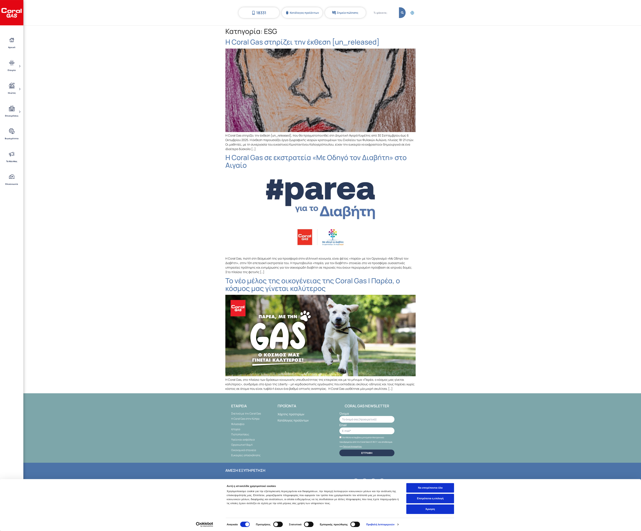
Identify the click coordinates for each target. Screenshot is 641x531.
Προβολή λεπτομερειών (380, 524)
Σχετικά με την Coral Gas (246, 413)
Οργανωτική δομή (242, 445)
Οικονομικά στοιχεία (243, 450)
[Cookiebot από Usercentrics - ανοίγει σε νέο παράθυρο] (204, 524)
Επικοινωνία (11, 184)
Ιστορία (235, 429)
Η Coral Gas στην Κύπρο (245, 418)
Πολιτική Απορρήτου (352, 446)
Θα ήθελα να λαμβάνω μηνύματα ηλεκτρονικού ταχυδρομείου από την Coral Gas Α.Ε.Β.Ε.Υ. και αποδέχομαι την (365, 442)
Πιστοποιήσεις (240, 434)
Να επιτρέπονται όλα (430, 487)
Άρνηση (430, 509)
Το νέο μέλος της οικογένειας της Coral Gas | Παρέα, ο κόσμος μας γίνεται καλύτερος (312, 284)
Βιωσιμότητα (12, 138)
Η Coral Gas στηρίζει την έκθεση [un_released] (302, 42)
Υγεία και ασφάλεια (243, 439)
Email (343, 425)
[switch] (278, 524)
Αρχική (11, 47)
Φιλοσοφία (237, 424)
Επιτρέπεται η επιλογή (430, 498)
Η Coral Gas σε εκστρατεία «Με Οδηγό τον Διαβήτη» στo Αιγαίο (316, 161)
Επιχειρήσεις (11, 115)
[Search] (402, 12)
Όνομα (344, 413)
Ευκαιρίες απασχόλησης (246, 455)
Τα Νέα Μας (11, 161)
